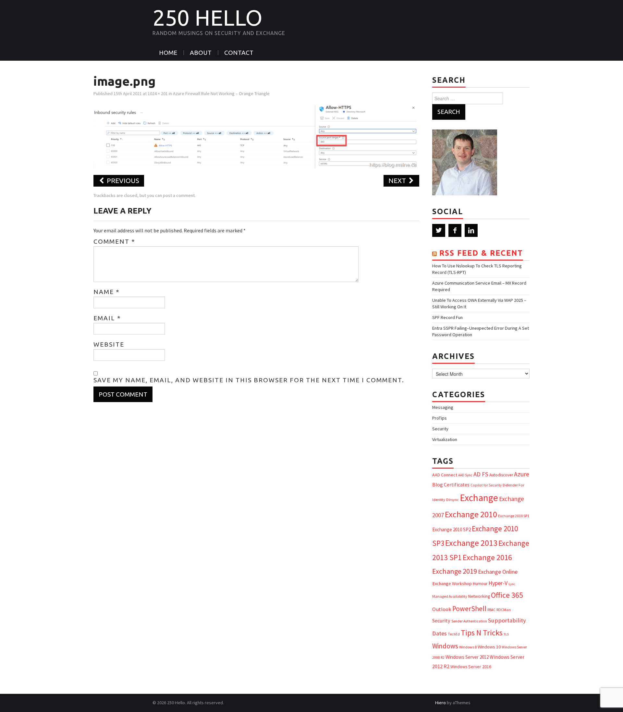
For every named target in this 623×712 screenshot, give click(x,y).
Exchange (479, 498)
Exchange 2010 (471, 514)
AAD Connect (444, 475)
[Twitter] (438, 230)
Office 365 (507, 595)
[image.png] (256, 135)
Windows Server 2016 (470, 666)
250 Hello (208, 17)
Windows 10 (489, 647)
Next (398, 180)
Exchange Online (498, 571)
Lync (511, 584)
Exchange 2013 (471, 542)
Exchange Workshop (452, 583)
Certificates (457, 485)
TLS (506, 634)
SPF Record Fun (447, 317)
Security (440, 429)
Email (107, 318)
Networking (479, 596)
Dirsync (452, 499)
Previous (122, 180)
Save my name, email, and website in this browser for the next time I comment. (248, 380)
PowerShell (469, 608)
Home (168, 52)
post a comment (179, 195)
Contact (238, 52)
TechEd (454, 634)
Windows (445, 646)
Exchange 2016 (487, 557)
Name (106, 291)
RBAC (491, 610)
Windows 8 (468, 646)
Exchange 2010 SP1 (513, 515)
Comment (114, 241)
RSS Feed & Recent (481, 253)
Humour (480, 583)
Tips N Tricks (482, 633)
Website (108, 344)
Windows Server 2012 (467, 657)
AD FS (480, 474)
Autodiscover (501, 475)
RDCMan (503, 609)
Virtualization (444, 439)
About (201, 52)
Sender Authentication (469, 621)
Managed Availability (449, 596)
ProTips (439, 418)
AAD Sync (465, 475)
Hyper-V (497, 583)
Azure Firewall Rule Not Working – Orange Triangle (221, 93)
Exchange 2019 (454, 571)
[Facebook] (454, 230)
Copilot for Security (486, 485)
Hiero (440, 703)
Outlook (441, 609)
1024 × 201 (158, 93)
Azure (521, 474)
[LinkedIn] (471, 230)
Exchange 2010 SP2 (451, 529)
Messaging (442, 407)
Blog (437, 484)
